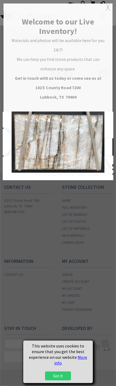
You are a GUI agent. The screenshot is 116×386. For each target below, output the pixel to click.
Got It (58, 375)
